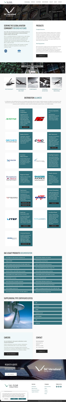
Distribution (34, 386)
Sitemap (61, 400)
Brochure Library (48, 386)
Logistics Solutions (35, 391)
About (46, 388)
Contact (46, 391)
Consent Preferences (50, 400)
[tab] (18, 257)
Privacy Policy (40, 400)
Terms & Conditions (56, 400)
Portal (46, 393)
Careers (46, 390)
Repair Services (34, 388)
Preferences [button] (22, 396)
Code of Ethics (44, 400)
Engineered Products (35, 390)
